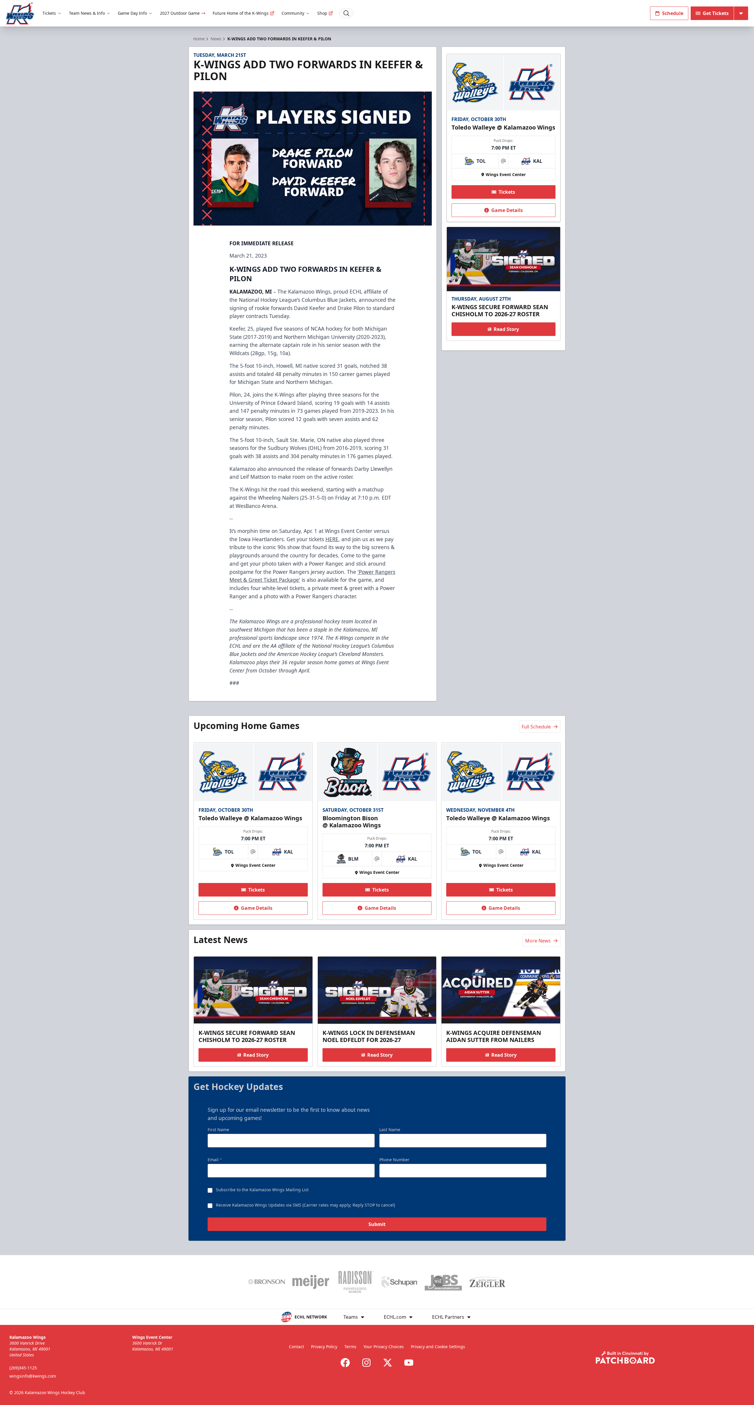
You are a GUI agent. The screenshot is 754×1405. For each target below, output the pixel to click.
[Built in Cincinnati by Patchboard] (625, 1357)
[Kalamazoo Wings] (20, 13)
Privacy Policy (324, 1346)
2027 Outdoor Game (180, 13)
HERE (331, 539)
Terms (350, 1346)
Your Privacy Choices (383, 1346)
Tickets (49, 13)
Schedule (672, 13)
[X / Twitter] (387, 1362)
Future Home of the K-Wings (241, 13)
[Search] (346, 13)
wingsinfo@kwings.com (32, 1376)
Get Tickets (716, 13)
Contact (296, 1346)
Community (293, 13)
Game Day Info (132, 13)
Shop (322, 13)
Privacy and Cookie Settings (438, 1346)
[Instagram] (366, 1362)
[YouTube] (409, 1362)
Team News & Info (87, 13)
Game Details (507, 210)
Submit (377, 1224)
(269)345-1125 (23, 1368)
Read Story (506, 329)
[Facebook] (345, 1362)
